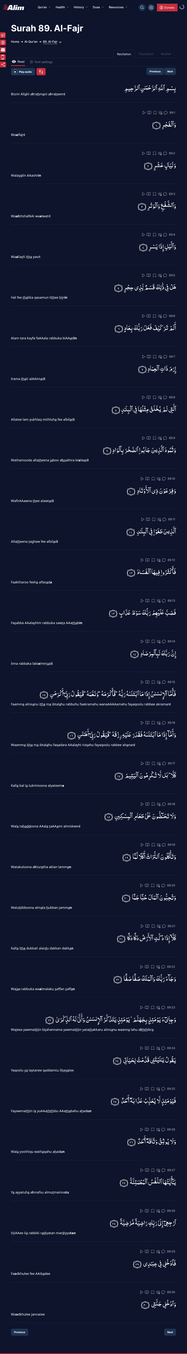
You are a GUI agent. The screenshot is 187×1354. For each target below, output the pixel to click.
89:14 (171, 641)
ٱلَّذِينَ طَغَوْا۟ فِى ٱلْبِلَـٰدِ (156, 531)
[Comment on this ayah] (165, 113)
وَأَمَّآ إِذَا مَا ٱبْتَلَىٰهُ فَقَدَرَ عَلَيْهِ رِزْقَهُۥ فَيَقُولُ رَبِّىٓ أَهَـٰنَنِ (126, 734)
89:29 (171, 1251)
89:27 (171, 1170)
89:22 (171, 967)
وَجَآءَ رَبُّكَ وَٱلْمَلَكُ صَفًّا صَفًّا (150, 978)
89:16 (171, 722)
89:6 (172, 316)
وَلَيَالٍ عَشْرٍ (164, 165)
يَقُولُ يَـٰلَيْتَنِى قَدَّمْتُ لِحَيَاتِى (149, 1059)
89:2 (172, 153)
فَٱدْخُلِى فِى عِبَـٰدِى (159, 1263)
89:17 (171, 763)
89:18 (171, 804)
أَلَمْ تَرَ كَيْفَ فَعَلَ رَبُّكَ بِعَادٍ (150, 327)
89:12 (171, 560)
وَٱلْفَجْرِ (169, 124)
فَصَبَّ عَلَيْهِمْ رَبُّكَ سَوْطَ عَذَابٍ (147, 612)
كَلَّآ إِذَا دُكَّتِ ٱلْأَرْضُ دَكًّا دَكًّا (151, 937)
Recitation (124, 54)
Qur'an (42, 7)
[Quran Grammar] (160, 113)
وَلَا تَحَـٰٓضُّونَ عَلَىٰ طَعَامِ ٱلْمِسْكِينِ (145, 815)
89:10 (171, 478)
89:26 (171, 1129)
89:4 (172, 234)
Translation (146, 54)
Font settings (44, 62)
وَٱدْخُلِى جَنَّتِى (163, 1303)
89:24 (171, 1048)
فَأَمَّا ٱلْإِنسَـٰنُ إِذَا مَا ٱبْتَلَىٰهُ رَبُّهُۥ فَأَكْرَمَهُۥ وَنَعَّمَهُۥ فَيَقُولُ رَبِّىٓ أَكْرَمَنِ (113, 693)
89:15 (171, 682)
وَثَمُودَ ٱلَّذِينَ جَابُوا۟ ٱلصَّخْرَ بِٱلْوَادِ (144, 449)
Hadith (60, 7)
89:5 (172, 275)
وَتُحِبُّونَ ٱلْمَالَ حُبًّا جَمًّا (154, 897)
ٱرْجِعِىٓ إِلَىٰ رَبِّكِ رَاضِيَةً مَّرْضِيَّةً (148, 1222)
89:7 (172, 356)
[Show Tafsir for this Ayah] (149, 113)
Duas (96, 7)
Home (15, 41)
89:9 (172, 438)
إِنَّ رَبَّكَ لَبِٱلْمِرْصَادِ (158, 653)
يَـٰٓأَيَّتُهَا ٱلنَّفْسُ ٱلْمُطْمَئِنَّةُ (153, 1181)
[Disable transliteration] (41, 71)
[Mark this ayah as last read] (155, 113)
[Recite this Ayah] (144, 113)
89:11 (171, 519)
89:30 (171, 1292)
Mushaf (166, 54)
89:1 (172, 112)
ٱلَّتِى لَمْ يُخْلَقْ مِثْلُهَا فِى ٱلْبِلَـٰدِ (148, 409)
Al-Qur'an (31, 41)
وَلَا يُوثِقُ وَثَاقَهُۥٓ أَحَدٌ (156, 1141)
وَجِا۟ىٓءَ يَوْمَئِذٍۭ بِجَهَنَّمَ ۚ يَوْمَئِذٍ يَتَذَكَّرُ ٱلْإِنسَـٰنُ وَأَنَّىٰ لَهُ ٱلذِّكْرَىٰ (116, 1019)
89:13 (171, 600)
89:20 (171, 885)
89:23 (171, 1007)
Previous (155, 71)
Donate (169, 7)
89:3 (172, 194)
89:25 (171, 1089)
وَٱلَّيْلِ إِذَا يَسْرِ (162, 246)
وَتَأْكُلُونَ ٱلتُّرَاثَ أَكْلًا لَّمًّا (154, 856)
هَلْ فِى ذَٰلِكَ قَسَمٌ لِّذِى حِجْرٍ (150, 287)
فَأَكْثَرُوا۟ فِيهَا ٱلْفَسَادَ (156, 571)
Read (21, 61)
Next (170, 71)
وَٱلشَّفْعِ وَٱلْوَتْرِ (161, 205)
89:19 (171, 844)
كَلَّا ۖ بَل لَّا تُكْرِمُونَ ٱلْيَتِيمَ (150, 775)
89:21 (171, 926)
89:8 (172, 397)
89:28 (171, 1211)
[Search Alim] (142, 7)
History (79, 7)
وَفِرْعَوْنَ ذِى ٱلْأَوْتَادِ (156, 490)
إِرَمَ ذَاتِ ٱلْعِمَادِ (162, 368)
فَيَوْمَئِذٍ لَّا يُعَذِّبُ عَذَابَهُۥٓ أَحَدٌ (148, 1100)
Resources (116, 7)
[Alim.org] (14, 7)
